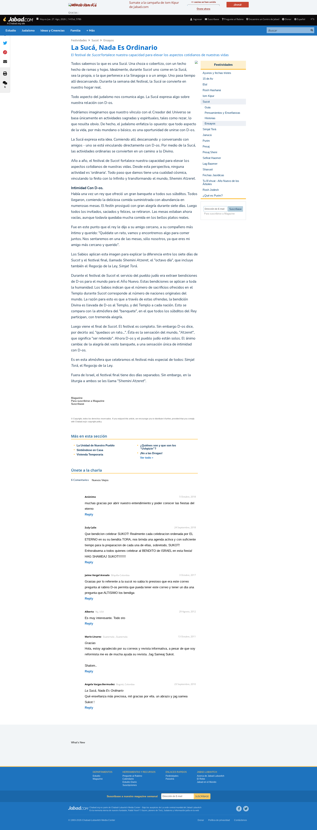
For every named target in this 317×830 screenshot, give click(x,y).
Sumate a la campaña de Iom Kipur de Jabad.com (154, 4)
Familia (75, 31)
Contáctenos (240, 820)
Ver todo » (146, 457)
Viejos (104, 480)
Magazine (98, 779)
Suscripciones (130, 785)
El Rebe (201, 779)
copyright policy (95, 421)
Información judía (182, 810)
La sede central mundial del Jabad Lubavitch (181, 807)
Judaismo (168, 810)
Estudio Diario (130, 782)
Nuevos (96, 480)
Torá (160, 810)
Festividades (79, 40)
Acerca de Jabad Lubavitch (210, 776)
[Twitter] (246, 808)
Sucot (95, 40)
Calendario (128, 779)
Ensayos (108, 40)
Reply (89, 514)
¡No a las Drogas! (151, 453)
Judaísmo (28, 31)
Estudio (11, 31)
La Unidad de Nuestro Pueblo (96, 445)
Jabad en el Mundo (206, 782)
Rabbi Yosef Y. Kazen (137, 810)
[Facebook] (239, 808)
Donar (288, 19)
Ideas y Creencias (53, 31)
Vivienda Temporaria (90, 454)
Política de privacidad (219, 820)
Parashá (170, 779)
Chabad (114, 807)
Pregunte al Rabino (234, 19)
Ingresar (197, 19)
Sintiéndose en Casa (90, 450)
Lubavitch (123, 807)
